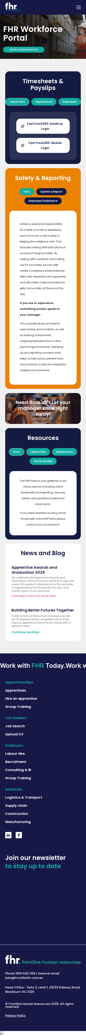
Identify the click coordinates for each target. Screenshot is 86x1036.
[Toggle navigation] (78, 7)
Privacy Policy (15, 1015)
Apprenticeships (19, 682)
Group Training (18, 706)
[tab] (17, 102)
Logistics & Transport (23, 797)
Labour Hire (15, 753)
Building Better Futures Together (42, 610)
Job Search (15, 726)
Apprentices (15, 690)
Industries (13, 789)
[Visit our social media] (8, 837)
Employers (14, 745)
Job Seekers (15, 718)
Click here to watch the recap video (33, 596)
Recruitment (15, 761)
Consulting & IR (18, 770)
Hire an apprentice (21, 698)
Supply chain (16, 805)
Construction (16, 813)
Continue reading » (25, 632)
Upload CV (14, 734)
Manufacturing (18, 821)
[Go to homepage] (12, 7)
